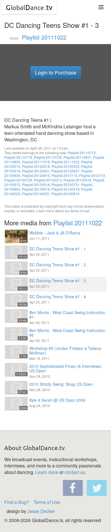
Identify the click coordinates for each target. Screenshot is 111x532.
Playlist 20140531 (36, 193)
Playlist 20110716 (18, 157)
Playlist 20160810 (65, 193)
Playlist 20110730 (48, 157)
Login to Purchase (55, 72)
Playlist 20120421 (36, 170)
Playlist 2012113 (92, 175)
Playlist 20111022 (44, 37)
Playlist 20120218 (36, 166)
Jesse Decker (41, 511)
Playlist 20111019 (36, 161)
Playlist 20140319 (65, 189)
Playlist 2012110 (64, 175)
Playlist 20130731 (65, 184)
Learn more (46, 472)
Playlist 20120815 (36, 175)
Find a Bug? (16, 502)
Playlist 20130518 (36, 184)
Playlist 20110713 (82, 152)
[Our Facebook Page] (73, 488)
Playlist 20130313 (48, 180)
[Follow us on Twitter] (97, 488)
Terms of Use (47, 502)
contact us (75, 472)
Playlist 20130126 (18, 180)
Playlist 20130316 (77, 180)
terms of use (80, 210)
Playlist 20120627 (65, 170)
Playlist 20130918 (36, 189)
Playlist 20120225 (65, 166)
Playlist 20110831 (77, 157)
